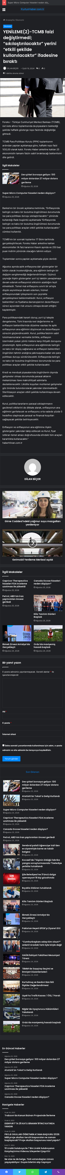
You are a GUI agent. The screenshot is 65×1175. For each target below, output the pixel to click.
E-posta (6, 723)
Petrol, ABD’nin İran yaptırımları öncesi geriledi (13, 599)
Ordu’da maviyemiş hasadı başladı (44, 646)
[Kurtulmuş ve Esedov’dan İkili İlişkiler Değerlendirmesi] (11, 986)
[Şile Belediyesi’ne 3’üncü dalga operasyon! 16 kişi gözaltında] (11, 878)
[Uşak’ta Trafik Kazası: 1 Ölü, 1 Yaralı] (11, 999)
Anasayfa (9, 20)
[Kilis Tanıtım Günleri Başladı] (48, 603)
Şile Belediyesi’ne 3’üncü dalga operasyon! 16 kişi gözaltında (39, 876)
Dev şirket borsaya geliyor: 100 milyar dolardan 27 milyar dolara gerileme (39, 178)
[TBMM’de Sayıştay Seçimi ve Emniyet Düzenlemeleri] (11, 972)
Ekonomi (20, 20)
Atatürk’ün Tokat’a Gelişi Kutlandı (41, 796)
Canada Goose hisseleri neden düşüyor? (47, 582)
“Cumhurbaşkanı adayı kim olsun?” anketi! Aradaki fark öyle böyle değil (42, 943)
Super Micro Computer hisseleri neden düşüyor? (31, 2)
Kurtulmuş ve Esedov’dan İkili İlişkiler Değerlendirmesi (38, 984)
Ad (4, 711)
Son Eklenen (32, 771)
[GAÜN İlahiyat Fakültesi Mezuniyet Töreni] (11, 959)
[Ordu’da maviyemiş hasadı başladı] (48, 633)
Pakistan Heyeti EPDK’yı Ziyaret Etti (41, 928)
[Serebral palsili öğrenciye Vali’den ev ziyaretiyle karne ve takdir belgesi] (11, 849)
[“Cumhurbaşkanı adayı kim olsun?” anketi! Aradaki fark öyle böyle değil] (11, 946)
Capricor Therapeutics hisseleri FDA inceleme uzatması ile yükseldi (15, 583)
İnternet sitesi (9, 734)
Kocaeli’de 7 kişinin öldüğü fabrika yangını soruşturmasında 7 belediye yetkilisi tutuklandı (42, 863)
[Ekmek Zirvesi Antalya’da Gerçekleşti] (16, 633)
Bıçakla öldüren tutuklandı (36, 887)
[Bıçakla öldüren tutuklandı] (11, 892)
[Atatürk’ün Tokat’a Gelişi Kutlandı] (11, 800)
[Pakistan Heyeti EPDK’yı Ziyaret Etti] (11, 932)
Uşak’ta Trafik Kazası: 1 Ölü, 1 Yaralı (41, 995)
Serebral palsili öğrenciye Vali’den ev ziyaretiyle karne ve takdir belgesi (41, 848)
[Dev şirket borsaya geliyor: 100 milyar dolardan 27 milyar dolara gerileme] (10, 178)
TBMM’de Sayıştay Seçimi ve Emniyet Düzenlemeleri (37, 970)
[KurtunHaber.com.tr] (32, 9)
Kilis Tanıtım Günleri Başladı (45, 615)
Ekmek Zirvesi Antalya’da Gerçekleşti (16, 646)
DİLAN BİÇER (12, 68)
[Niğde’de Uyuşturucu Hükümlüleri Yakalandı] (11, 1013)
